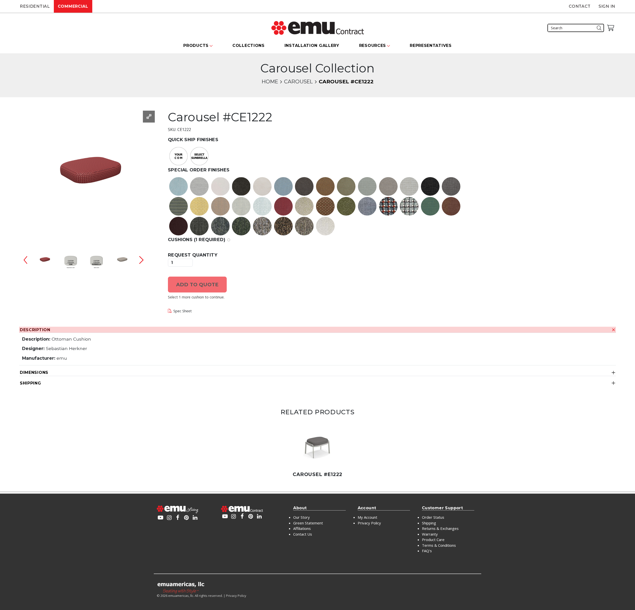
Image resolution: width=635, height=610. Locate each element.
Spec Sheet (182, 311)
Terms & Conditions (439, 545)
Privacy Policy (369, 522)
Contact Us (302, 534)
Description (35, 329)
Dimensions (34, 372)
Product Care (433, 539)
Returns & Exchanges (440, 528)
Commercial (73, 6)
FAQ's (427, 550)
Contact (580, 6)
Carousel (298, 81)
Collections (248, 45)
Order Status (433, 517)
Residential (35, 6)
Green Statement (308, 522)
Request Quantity (192, 254)
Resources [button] (372, 45)
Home (270, 81)
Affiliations (302, 528)
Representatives (431, 45)
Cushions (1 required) (196, 239)
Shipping (30, 383)
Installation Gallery (312, 45)
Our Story (301, 517)
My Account (367, 517)
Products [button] (196, 45)
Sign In (607, 6)
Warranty (430, 534)
